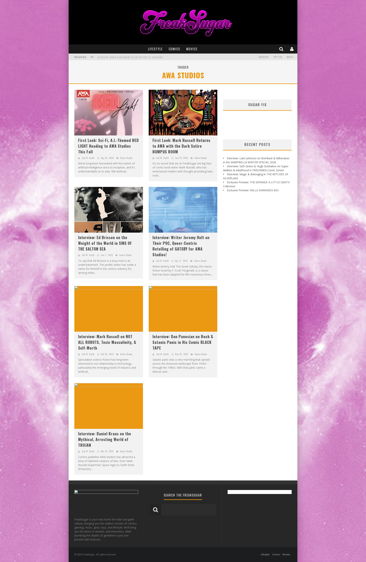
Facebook (263, 56)
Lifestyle (155, 49)
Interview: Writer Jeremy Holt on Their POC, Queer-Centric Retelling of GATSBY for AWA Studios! (180, 246)
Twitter (277, 56)
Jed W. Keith (88, 157)
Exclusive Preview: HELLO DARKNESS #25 (253, 190)
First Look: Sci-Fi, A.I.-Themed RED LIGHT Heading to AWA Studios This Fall (108, 146)
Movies (191, 49)
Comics (174, 49)
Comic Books (126, 157)
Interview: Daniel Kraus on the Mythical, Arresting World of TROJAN (104, 439)
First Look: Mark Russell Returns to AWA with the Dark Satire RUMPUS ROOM (181, 146)
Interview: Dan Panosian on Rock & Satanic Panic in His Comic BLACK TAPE (182, 342)
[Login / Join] (292, 48)
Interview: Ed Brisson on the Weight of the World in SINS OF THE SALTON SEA (105, 243)
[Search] (281, 48)
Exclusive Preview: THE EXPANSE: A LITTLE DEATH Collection (129, 58)
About (290, 56)
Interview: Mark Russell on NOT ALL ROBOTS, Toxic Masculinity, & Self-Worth (107, 342)
